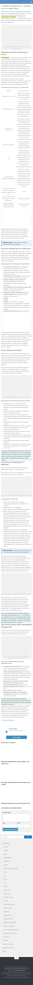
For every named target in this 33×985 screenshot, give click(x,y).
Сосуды (6, 850)
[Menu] (31, 2)
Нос (5, 883)
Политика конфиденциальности (19, 968)
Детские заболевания (8, 720)
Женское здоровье (9, 926)
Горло (5, 879)
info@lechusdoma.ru (19, 970)
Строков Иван (13, 728)
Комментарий (7, 812)
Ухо (5, 875)
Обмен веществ (8, 908)
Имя (4, 823)
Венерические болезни (10, 933)
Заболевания (6, 843)
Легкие (6, 886)
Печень (6, 865)
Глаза (5, 872)
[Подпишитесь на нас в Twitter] (16, 981)
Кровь (5, 854)
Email (19, 823)
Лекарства (5, 940)
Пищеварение (8, 857)
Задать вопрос (16, 737)
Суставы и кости (8, 897)
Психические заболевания (11, 929)
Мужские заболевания (10, 922)
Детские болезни (8, 919)
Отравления (7, 861)
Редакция (7, 968)
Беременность (8, 915)
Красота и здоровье (8, 944)
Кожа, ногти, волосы (9, 904)
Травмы (6, 901)
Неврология (7, 893)
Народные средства (8, 947)
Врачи (4, 951)
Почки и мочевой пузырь (11, 868)
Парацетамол (7, 526)
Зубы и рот (7, 890)
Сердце (6, 847)
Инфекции (7, 911)
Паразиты (6, 937)
